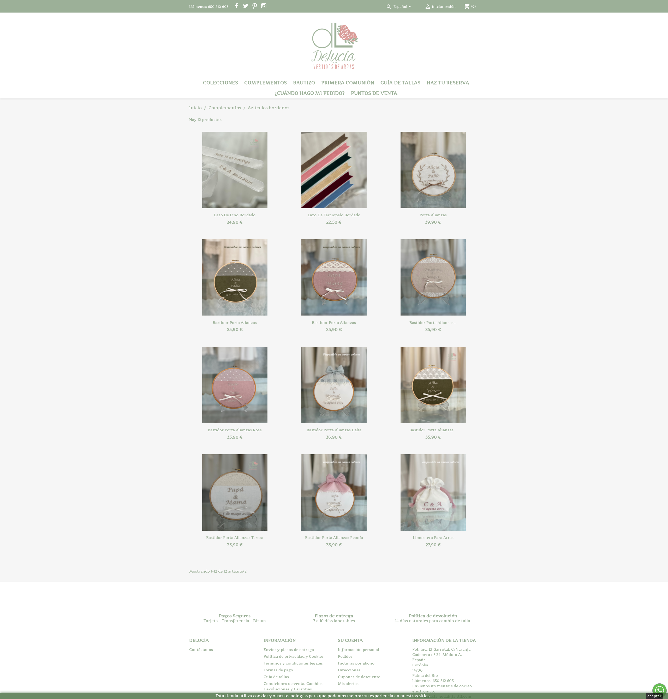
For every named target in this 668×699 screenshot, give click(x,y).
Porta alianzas (433, 215)
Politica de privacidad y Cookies (294, 656)
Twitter (245, 5)
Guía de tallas (400, 83)
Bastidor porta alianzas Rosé (235, 430)
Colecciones (220, 83)
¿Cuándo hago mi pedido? (310, 93)
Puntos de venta (374, 93)
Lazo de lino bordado (234, 215)
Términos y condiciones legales (293, 663)
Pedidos (345, 656)
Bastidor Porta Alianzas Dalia (334, 430)
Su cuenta (350, 640)
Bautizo (304, 83)
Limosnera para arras (433, 537)
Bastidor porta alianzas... (433, 322)
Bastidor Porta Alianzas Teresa (234, 537)
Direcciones (349, 670)
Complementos (265, 83)
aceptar (654, 696)
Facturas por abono (356, 663)
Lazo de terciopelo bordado (334, 215)
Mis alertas (348, 683)
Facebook (236, 5)
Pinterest (254, 5)
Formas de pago (278, 670)
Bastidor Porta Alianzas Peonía (334, 537)
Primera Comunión (347, 83)
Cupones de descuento (359, 676)
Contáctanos (201, 649)
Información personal (358, 649)
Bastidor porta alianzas (235, 322)
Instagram (263, 5)
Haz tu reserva (448, 83)
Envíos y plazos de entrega (289, 649)
